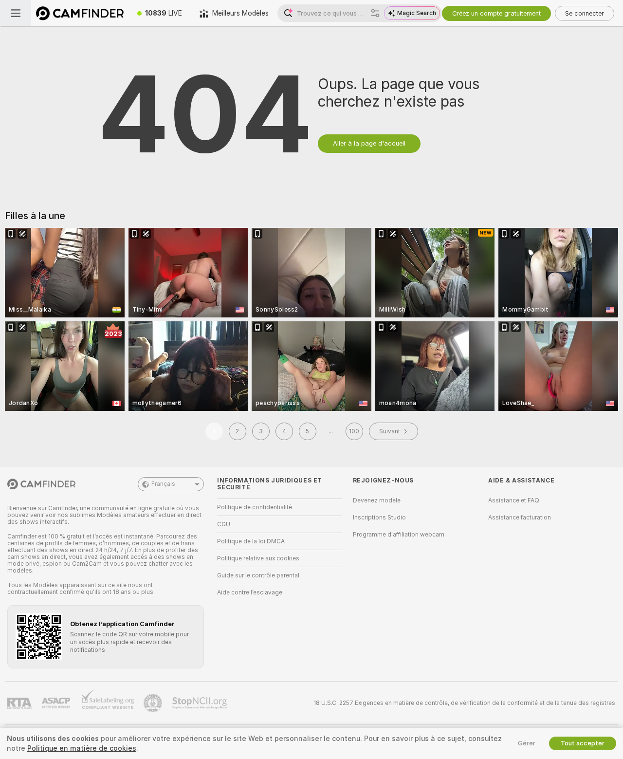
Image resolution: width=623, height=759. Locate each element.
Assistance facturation (519, 517)
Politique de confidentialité (254, 507)
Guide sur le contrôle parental (258, 575)
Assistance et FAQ (513, 500)
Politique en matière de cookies (81, 748)
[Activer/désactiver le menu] (15, 13)
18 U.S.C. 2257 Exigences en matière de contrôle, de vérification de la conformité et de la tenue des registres (464, 703)
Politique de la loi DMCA (251, 541)
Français (163, 484)
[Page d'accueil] (79, 13)
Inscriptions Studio (379, 517)
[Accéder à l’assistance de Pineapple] (154, 703)
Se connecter (584, 13)
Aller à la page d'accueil (369, 143)
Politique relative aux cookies (258, 558)
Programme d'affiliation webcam (398, 534)
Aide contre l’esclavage (249, 592)
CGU (223, 524)
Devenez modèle (377, 500)
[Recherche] (375, 13)
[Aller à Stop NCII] (200, 703)
